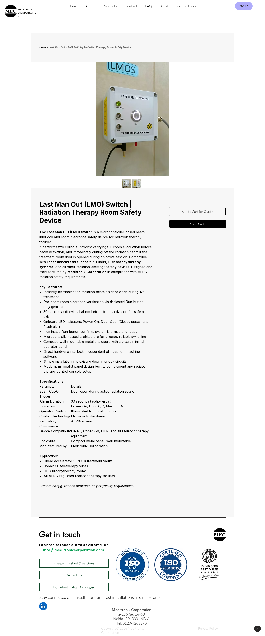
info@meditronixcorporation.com (73, 550)
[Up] (257, 629)
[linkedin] (43, 606)
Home (42, 47)
